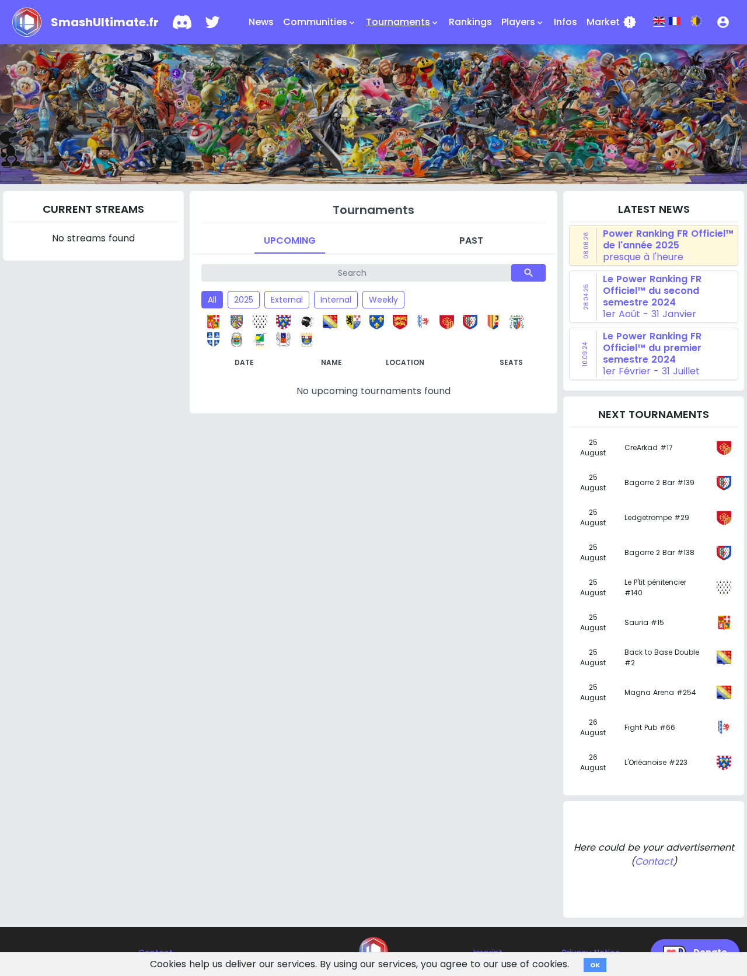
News (261, 22)
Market (612, 22)
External (287, 300)
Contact (654, 861)
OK (595, 965)
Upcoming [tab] (290, 240)
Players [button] (522, 22)
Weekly (383, 300)
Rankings (470, 22)
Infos (565, 22)
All (212, 300)
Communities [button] (320, 22)
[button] (723, 22)
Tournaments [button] (402, 22)
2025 (243, 300)
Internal (335, 300)
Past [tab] (471, 240)
